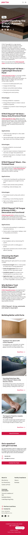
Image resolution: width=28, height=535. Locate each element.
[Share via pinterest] (5, 29)
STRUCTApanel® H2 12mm (9, 118)
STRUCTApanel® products (9, 290)
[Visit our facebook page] (2, 516)
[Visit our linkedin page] (5, 516)
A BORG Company (14, 530)
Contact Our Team (14, 463)
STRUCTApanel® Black (19, 168)
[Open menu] (25, 2)
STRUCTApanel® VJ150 (8, 215)
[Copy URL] (10, 29)
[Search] (23, 2)
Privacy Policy (18, 532)
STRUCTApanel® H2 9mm (8, 75)
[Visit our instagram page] (8, 516)
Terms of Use (10, 532)
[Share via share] (13, 29)
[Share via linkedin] (8, 29)
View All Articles (14, 433)
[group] (14, 23)
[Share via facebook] (2, 29)
